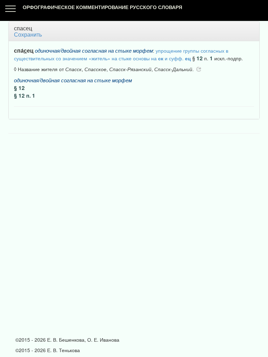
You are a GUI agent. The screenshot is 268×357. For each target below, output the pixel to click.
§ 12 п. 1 (24, 95)
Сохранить (28, 34)
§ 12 (19, 88)
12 (199, 58)
